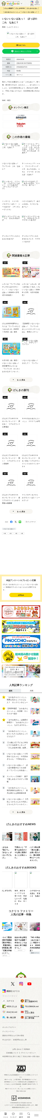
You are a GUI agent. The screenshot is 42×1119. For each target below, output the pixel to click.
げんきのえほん (32, 8)
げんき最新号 (9, 8)
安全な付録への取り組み (31, 1056)
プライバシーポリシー (28, 1053)
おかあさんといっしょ (12, 12)
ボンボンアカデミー (9, 1027)
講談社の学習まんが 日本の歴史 (13, 1035)
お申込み (21, 595)
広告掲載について (12, 1053)
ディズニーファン (8, 1031)
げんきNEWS (20, 8)
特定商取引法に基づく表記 (11, 1056)
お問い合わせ (17, 1049)
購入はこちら (21, 45)
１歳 (10, 533)
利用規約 (27, 1049)
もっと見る (21, 380)
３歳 (22, 533)
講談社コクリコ (20, 953)
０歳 (4, 533)
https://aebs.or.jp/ (21, 1091)
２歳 (16, 533)
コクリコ (35, 958)
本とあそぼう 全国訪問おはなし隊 (14, 1039)
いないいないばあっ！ (29, 12)
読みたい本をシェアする (23, 51)
